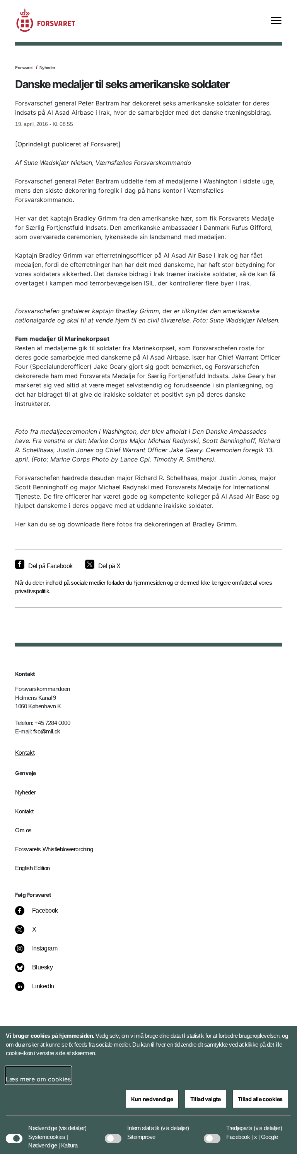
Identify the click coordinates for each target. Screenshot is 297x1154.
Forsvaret (24, 67)
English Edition (32, 868)
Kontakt (24, 752)
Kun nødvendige (152, 1099)
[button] (72, 1124)
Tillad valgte (205, 1099)
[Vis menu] (276, 21)
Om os (23, 830)
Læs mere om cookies (38, 1079)
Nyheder (47, 67)
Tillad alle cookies (260, 1099)
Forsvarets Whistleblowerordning (54, 849)
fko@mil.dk (46, 731)
